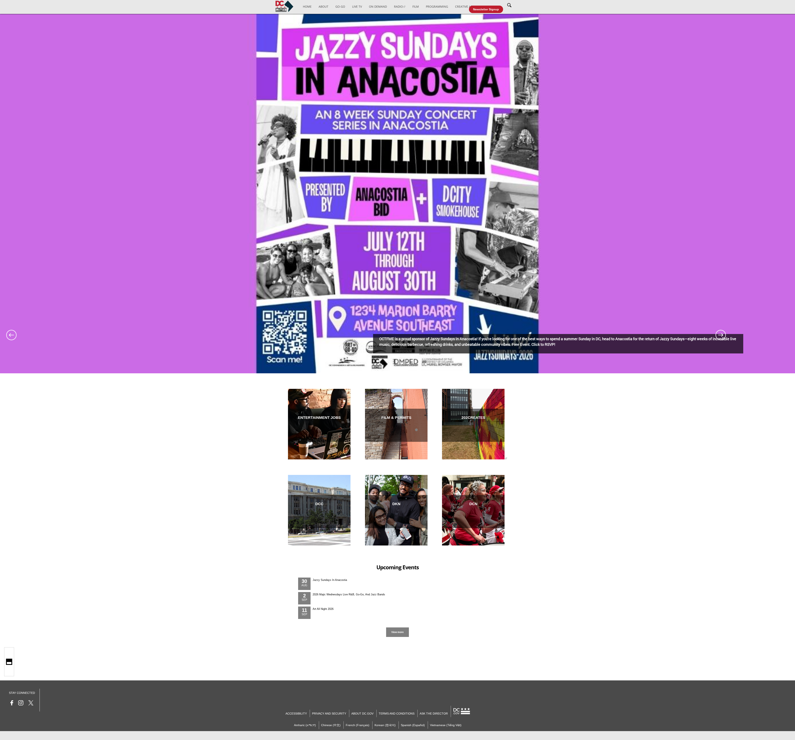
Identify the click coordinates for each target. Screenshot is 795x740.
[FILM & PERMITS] (396, 458)
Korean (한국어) (385, 725)
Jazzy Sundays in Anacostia (330, 579)
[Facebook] (11, 703)
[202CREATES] (473, 458)
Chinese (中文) (331, 725)
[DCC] (319, 544)
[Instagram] (20, 703)
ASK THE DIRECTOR (434, 713)
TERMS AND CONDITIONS (396, 713)
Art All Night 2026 (323, 608)
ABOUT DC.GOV (362, 713)
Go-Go (340, 6)
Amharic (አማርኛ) (305, 725)
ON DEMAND (378, 6)
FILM (415, 6)
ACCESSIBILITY (296, 713)
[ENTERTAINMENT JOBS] (319, 458)
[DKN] (396, 544)
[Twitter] (30, 703)
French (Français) (357, 725)
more (398, 628)
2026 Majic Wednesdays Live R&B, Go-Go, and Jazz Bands (349, 594)
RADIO (398, 6)
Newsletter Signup (486, 9)
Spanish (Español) (413, 725)
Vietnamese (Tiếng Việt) (445, 725)
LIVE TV (357, 6)
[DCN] (473, 544)
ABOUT (323, 6)
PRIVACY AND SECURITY (329, 713)
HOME (307, 6)
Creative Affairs (467, 6)
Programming (437, 6)
